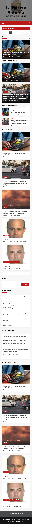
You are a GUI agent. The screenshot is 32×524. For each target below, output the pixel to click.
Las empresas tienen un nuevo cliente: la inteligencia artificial (16, 54)
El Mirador (6, 235)
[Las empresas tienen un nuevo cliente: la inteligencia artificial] (16, 141)
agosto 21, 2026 (17, 100)
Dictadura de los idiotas (19, 336)
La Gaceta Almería (16, 10)
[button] (3, 23)
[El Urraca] (16, 228)
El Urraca (5, 240)
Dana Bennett (7, 340)
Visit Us (20, 513)
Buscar (4, 278)
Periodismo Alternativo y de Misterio (11, 262)
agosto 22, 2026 (17, 56)
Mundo (12, 119)
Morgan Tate (6, 343)
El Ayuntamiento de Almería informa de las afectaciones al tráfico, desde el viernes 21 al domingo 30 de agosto (15, 96)
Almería (5, 92)
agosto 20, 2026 (17, 215)
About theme (13, 513)
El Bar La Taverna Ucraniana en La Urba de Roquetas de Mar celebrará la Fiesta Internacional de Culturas (15, 349)
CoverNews (11, 521)
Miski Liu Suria (7, 268)
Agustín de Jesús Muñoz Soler (10, 242)
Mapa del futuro (7, 266)
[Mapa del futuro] (16, 254)
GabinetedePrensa (8, 56)
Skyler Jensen (7, 336)
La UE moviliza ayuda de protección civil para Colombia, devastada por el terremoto (20, 123)
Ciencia (5, 50)
